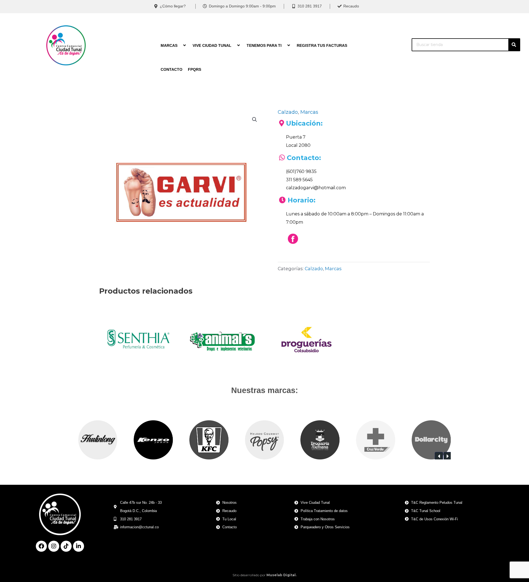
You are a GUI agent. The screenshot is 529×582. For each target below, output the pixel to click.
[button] (255, 119)
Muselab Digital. (281, 575)
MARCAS (169, 45)
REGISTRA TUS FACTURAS (322, 45)
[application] (179, 45)
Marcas (309, 112)
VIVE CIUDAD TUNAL (212, 45)
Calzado (288, 112)
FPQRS (194, 69)
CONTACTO (171, 69)
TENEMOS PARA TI (264, 45)
